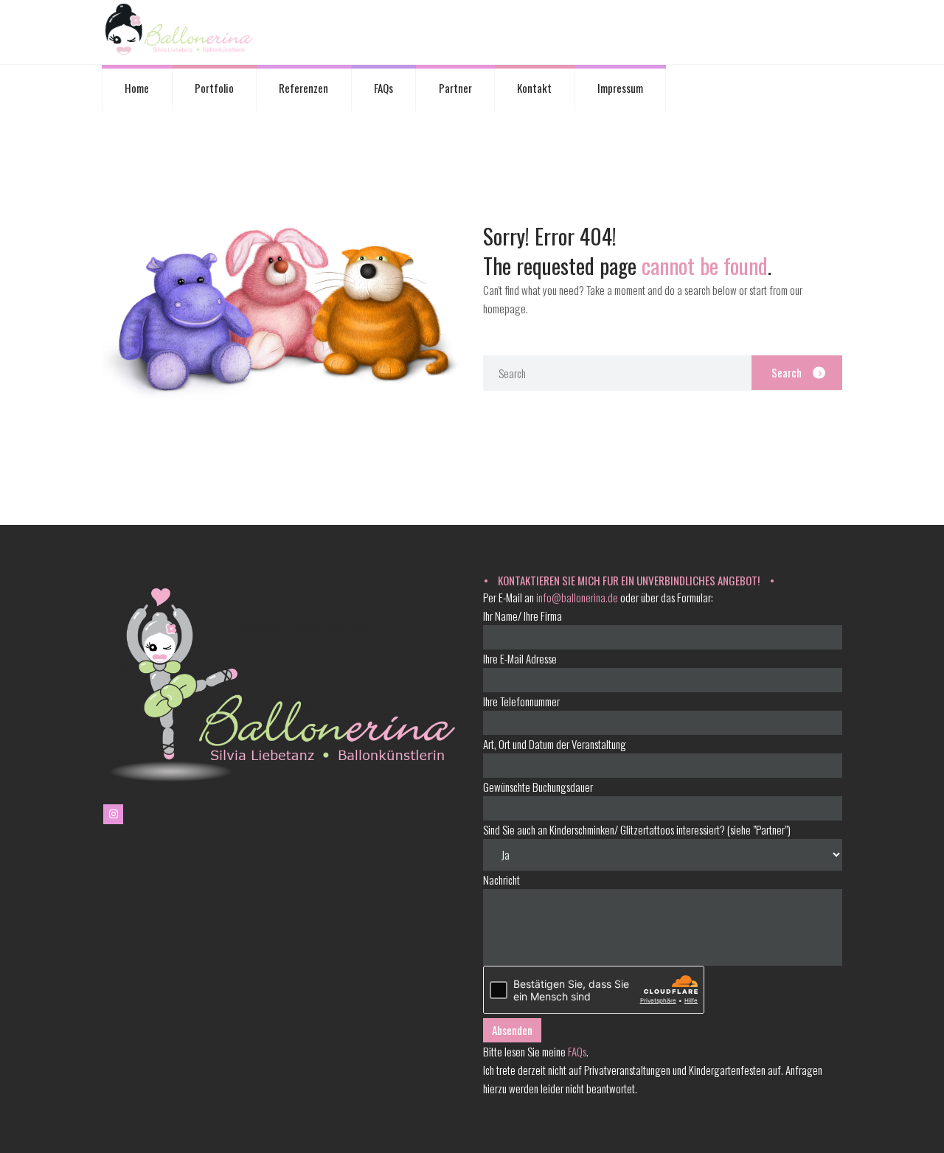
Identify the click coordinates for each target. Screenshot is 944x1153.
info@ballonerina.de (577, 597)
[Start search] (797, 373)
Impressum (620, 88)
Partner (455, 88)
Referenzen (303, 88)
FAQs (383, 88)
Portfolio (214, 88)
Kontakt (534, 88)
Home (137, 88)
